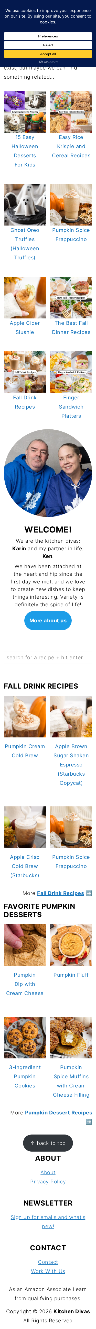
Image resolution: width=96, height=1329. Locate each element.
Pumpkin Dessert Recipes (58, 1113)
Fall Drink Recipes (60, 893)
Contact (48, 1262)
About (48, 1172)
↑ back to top (48, 1143)
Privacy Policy (48, 1182)
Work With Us (48, 1271)
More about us (48, 621)
